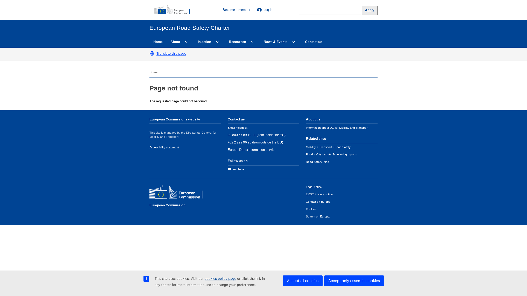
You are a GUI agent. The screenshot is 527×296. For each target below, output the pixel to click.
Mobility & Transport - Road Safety (328, 147)
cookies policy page (220, 278)
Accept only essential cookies (354, 281)
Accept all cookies (302, 281)
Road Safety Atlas (317, 161)
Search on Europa (318, 216)
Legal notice (314, 186)
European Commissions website (174, 119)
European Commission (167, 205)
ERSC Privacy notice (319, 194)
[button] (151, 53)
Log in (268, 10)
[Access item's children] (185, 42)
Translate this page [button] (171, 53)
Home (158, 42)
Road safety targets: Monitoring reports (331, 154)
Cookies (311, 209)
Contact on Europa (318, 201)
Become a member (236, 10)
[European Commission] (174, 10)
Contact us (313, 42)
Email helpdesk (237, 127)
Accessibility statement (164, 147)
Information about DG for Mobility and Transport (337, 127)
